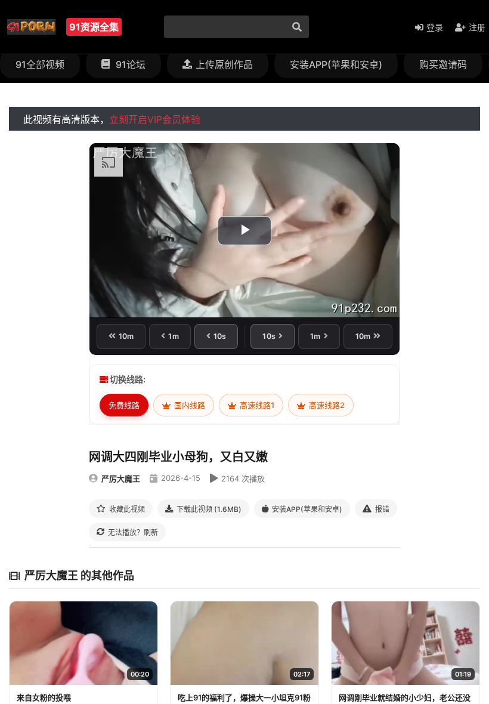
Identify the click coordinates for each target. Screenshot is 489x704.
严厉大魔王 (120, 478)
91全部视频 (40, 64)
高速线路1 (256, 405)
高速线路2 (326, 405)
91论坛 (129, 64)
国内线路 (188, 405)
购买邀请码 (443, 64)
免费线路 (124, 405)
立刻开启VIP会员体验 (154, 119)
